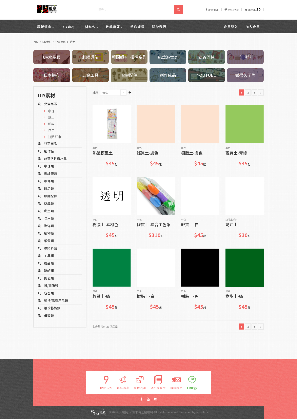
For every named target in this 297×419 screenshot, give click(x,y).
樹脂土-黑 (190, 296)
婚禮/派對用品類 (56, 300)
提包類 (49, 278)
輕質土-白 (190, 224)
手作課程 (137, 26)
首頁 (36, 42)
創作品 (49, 151)
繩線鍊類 (50, 173)
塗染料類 (50, 248)
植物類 (49, 233)
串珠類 (49, 166)
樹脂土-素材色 (105, 224)
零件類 (49, 181)
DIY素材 (68, 26)
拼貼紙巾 (54, 136)
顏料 (51, 123)
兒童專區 (60, 42)
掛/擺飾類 (51, 285)
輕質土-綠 (101, 296)
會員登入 (231, 26)
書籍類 (49, 315)
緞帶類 (49, 240)
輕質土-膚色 (147, 153)
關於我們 (159, 26)
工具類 (49, 255)
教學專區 (113, 26)
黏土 (72, 42)
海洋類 (49, 225)
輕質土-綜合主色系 (154, 224)
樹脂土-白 (145, 296)
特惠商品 (50, 143)
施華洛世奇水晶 (55, 158)
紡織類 (49, 203)
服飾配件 (50, 195)
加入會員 (252, 26)
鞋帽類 (49, 270)
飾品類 (49, 188)
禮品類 (49, 263)
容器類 (49, 293)
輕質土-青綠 (236, 153)
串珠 (51, 110)
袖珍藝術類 (52, 308)
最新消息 (44, 26)
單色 (95, 147)
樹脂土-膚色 (192, 153)
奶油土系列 (231, 219)
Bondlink (202, 412)
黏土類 (49, 210)
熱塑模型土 (103, 153)
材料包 (90, 26)
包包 (51, 130)
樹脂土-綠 (234, 296)
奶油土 (231, 224)
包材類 (49, 218)
